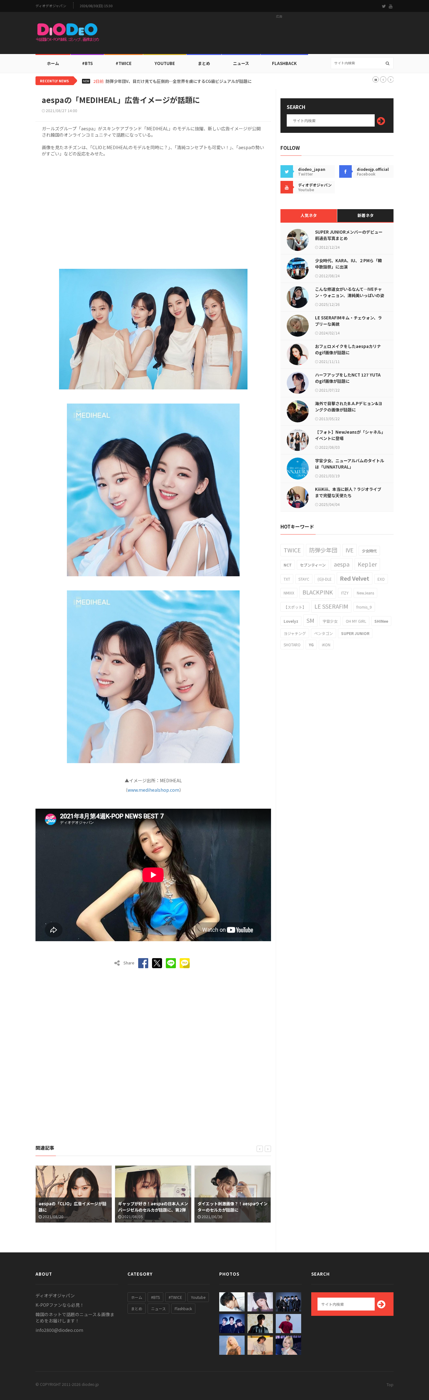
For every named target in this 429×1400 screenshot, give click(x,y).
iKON (326, 644)
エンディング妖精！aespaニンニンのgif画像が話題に (232, 1207)
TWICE (292, 550)
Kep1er (367, 564)
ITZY (345, 592)
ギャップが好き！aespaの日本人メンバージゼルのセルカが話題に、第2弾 (74, 1207)
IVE (349, 550)
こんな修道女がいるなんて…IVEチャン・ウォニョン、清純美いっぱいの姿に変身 (349, 295)
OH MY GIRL (356, 621)
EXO (381, 579)
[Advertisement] (279, 35)
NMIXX (289, 592)
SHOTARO (292, 644)
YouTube (165, 63)
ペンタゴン (323, 633)
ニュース (241, 63)
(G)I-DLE (325, 579)
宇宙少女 (330, 621)
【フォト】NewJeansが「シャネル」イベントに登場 (349, 435)
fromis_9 (364, 607)
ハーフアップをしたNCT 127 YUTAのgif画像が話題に (348, 378)
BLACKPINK (317, 592)
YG (311, 644)
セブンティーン (313, 564)
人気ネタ (309, 215)
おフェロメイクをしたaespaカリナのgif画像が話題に (348, 349)
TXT (287, 579)
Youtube (198, 1297)
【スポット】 (295, 607)
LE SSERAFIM (331, 606)
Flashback (284, 63)
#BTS (87, 63)
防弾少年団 (323, 550)
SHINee (381, 621)
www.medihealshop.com (153, 790)
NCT (288, 564)
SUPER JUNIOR (355, 633)
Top (390, 1384)
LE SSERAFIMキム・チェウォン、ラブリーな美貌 (348, 321)
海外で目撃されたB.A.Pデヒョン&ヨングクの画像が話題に (348, 406)
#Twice (124, 63)
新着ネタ (365, 215)
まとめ (204, 63)
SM (310, 620)
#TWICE (175, 1297)
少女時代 (369, 550)
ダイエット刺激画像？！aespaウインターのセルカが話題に (153, 1207)
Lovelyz (291, 621)
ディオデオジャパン (50, 5)
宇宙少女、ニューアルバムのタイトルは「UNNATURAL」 (349, 464)
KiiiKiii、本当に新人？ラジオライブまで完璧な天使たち (348, 492)
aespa (342, 564)
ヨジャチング (295, 633)
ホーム (53, 63)
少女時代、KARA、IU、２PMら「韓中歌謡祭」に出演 (348, 264)
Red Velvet (354, 578)
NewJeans (365, 592)
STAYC (303, 579)
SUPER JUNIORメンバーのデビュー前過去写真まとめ (349, 235)
